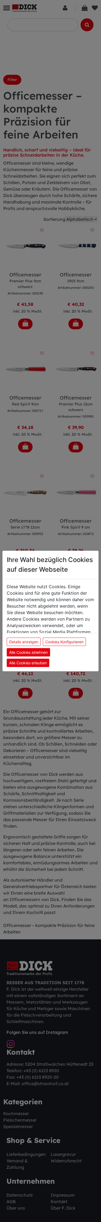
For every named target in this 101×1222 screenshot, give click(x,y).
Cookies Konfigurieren (64, 641)
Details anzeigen (23, 641)
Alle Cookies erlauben (28, 663)
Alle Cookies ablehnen (28, 652)
